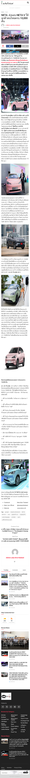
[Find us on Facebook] (2, 706)
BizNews (3, 717)
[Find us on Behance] (14, 706)
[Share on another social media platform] (25, 46)
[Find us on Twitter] (6, 706)
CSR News (4, 721)
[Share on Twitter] (17, 46)
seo (9, 514)
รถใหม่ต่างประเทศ (23, 726)
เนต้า (19, 517)
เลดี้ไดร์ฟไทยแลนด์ (7, 519)
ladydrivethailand (15, 512)
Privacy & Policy (18, 767)
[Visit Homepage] (7, 2)
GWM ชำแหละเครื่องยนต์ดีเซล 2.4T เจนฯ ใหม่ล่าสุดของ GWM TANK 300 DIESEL (18, 604)
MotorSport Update (14, 715)
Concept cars (5, 719)
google (7, 512)
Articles (3, 715)
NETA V (4, 514)
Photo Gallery (15, 726)
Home (2, 12)
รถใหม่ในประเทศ (23, 730)
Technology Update (24, 715)
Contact (3, 769)
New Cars (13, 722)
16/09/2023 (6, 27)
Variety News (24, 723)
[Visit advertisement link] (15, 51)
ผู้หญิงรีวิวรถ (15, 514)
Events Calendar (3, 724)
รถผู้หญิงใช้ (22, 514)
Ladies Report (5, 727)
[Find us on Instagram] (10, 706)
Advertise (9, 767)
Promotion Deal (14, 729)
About (2, 767)
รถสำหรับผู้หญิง (6, 517)
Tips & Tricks (24, 718)
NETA (23, 512)
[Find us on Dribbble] (18, 706)
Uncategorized (25, 720)
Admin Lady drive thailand (13, 25)
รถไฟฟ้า (14, 517)
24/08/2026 (12, 659)
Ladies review (5, 729)
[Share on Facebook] (9, 46)
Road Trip (13, 732)
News (6, 12)
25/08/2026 (5, 647)
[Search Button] (28, 2)
